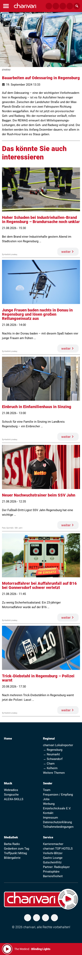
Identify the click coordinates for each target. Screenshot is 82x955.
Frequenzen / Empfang (58, 794)
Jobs (46, 799)
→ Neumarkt (51, 754)
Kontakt (48, 813)
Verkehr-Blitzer (52, 853)
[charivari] (25, 5)
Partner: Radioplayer (56, 867)
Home (8, 738)
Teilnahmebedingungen (58, 827)
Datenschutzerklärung (57, 822)
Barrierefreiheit (53, 876)
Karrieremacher (53, 844)
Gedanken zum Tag (16, 848)
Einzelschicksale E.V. (57, 808)
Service (48, 837)
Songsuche (11, 794)
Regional (49, 738)
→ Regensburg (52, 750)
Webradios (11, 790)
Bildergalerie (12, 858)
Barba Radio (12, 844)
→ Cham (49, 763)
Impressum (50, 817)
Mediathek (11, 837)
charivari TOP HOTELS (58, 848)
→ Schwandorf (52, 759)
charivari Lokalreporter (58, 745)
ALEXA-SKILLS (13, 799)
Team (46, 790)
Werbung (49, 804)
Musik (8, 783)
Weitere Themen (54, 773)
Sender (47, 783)
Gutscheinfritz (52, 862)
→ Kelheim (50, 768)
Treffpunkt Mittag (15, 853)
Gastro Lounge (52, 858)
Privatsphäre (51, 871)
